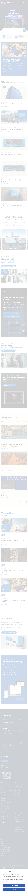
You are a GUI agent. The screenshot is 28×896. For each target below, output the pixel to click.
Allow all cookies (14, 885)
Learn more (5, 881)
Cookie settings (14, 893)
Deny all (14, 889)
